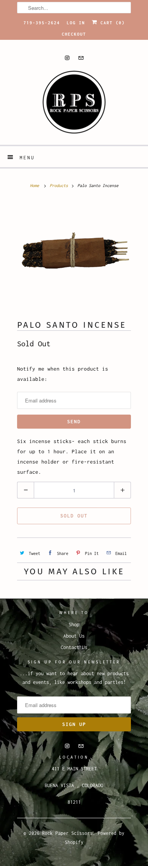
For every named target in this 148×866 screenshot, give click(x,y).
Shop (74, 624)
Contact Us (74, 647)
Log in (76, 22)
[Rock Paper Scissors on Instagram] (67, 57)
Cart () (111, 22)
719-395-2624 (42, 22)
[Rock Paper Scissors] (74, 104)
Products (59, 185)
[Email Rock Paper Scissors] (81, 57)
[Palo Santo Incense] (74, 257)
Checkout (74, 34)
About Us (74, 636)
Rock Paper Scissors (67, 833)
